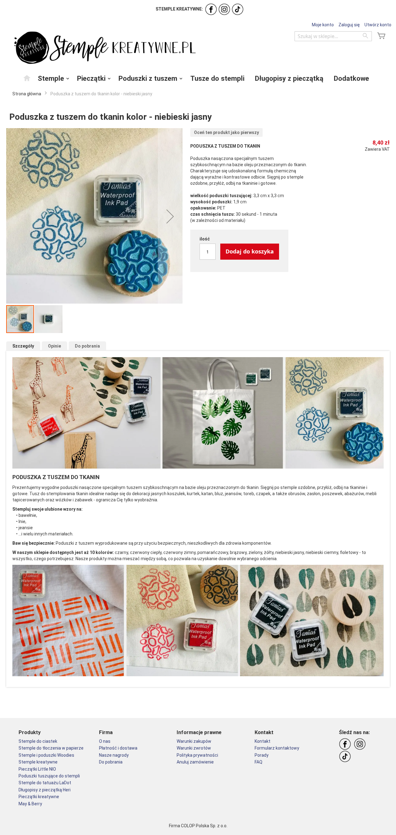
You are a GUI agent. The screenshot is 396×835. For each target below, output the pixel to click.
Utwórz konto (377, 24)
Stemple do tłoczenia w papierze (51, 748)
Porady (262, 755)
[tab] (23, 346)
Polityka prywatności (197, 755)
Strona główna (26, 93)
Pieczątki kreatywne (39, 796)
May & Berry (30, 803)
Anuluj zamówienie (195, 761)
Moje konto (323, 24)
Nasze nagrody (114, 755)
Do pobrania (87, 346)
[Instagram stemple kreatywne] (224, 8)
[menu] (198, 78)
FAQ (258, 761)
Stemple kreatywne (38, 761)
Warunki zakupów (194, 741)
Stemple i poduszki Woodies (46, 755)
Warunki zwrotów (194, 748)
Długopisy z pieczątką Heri (45, 789)
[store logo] (103, 48)
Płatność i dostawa (118, 748)
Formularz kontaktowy (277, 748)
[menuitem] (27, 78)
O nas (104, 741)
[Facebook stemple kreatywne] (211, 8)
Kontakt (262, 741)
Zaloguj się (349, 24)
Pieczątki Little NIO (37, 769)
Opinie (54, 346)
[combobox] (333, 36)
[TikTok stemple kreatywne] (237, 8)
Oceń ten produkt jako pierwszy (226, 132)
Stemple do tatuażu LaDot (45, 782)
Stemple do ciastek (38, 741)
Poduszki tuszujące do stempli (49, 775)
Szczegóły (23, 346)
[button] (170, 216)
